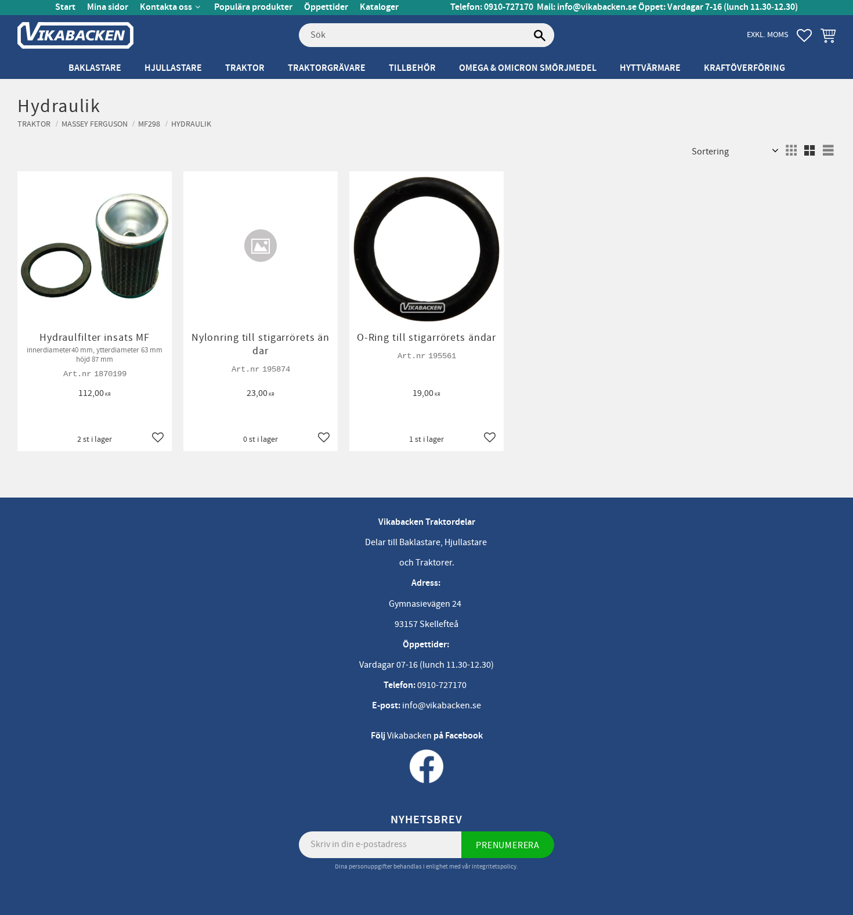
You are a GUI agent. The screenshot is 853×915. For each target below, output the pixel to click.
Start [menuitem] (65, 7)
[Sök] (539, 35)
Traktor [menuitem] (245, 68)
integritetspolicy (494, 866)
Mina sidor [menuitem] (107, 7)
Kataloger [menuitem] (379, 7)
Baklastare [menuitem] (94, 68)
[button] (804, 35)
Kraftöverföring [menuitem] (744, 68)
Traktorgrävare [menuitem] (327, 68)
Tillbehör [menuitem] (412, 68)
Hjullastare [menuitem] (173, 68)
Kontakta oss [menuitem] (166, 7)
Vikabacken (409, 735)
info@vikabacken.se (597, 7)
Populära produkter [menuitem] (253, 7)
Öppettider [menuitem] (326, 7)
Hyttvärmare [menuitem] (650, 68)
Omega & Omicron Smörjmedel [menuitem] (528, 68)
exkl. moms (767, 34)
